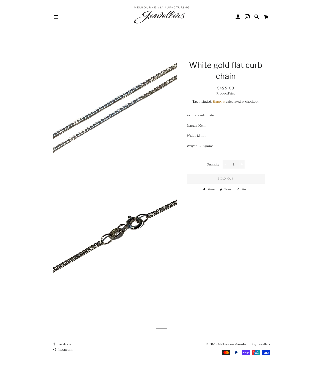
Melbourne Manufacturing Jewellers (244, 344)
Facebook (64, 344)
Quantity (213, 164)
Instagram (65, 349)
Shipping (218, 101)
